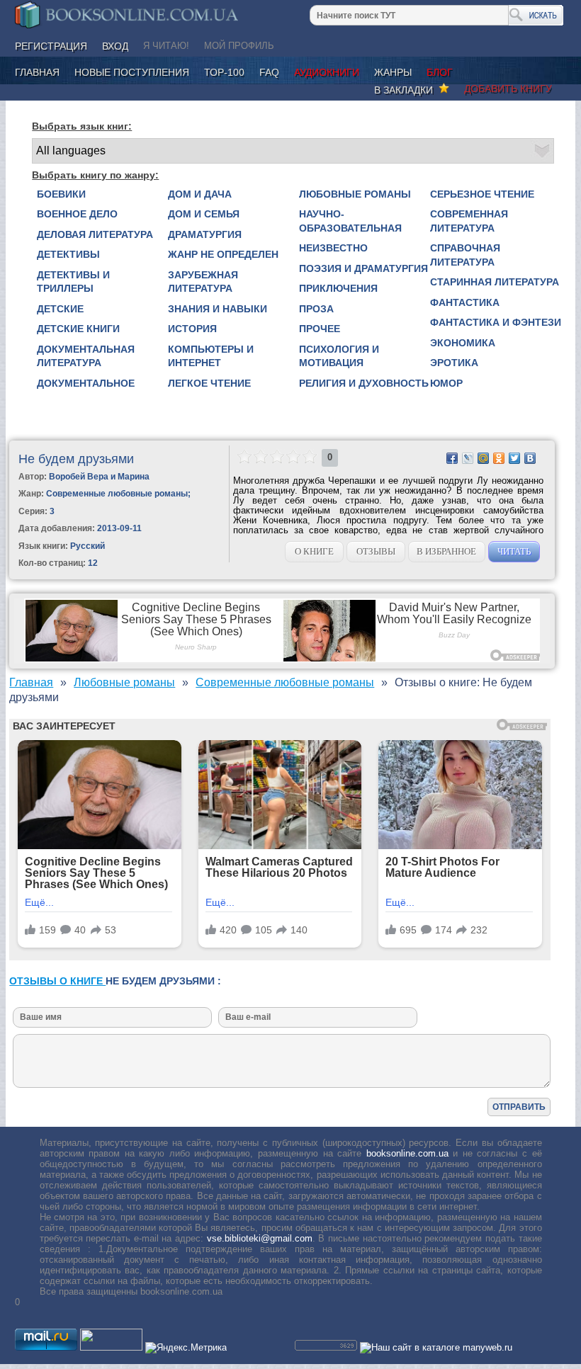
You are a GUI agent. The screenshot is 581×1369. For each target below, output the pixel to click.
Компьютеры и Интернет (211, 356)
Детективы (68, 254)
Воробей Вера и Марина (99, 477)
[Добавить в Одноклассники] (498, 458)
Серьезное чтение (482, 194)
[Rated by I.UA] (111, 1347)
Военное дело (77, 214)
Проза (316, 308)
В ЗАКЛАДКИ (406, 90)
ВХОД (115, 46)
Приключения (338, 288)
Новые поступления (131, 72)
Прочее (319, 328)
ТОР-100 (224, 72)
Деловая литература (95, 234)
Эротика (454, 362)
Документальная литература (86, 356)
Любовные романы (355, 194)
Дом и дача (200, 194)
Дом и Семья (203, 214)
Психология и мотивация (339, 356)
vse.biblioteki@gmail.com (259, 1238)
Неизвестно (333, 248)
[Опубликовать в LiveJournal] (467, 458)
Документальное (86, 383)
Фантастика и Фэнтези (495, 322)
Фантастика (465, 302)
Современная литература (469, 221)
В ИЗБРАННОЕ (446, 551)
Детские (60, 308)
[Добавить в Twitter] (514, 458)
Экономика (462, 342)
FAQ (269, 72)
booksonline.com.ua (407, 1153)
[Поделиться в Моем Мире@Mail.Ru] (483, 458)
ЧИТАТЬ (514, 551)
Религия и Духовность (364, 383)
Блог (440, 72)
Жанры (393, 72)
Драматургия (205, 234)
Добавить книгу (508, 88)
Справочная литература (465, 255)
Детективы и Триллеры (73, 282)
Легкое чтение (209, 383)
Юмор (446, 383)
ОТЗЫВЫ (375, 551)
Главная (37, 72)
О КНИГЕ (314, 551)
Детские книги (78, 328)
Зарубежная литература (203, 282)
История (192, 328)
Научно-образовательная (350, 221)
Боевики (61, 194)
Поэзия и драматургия (363, 268)
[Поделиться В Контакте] (530, 458)
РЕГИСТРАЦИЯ (51, 46)
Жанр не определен (223, 254)
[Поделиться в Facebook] (452, 458)
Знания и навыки (217, 308)
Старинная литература (494, 282)
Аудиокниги (326, 72)
